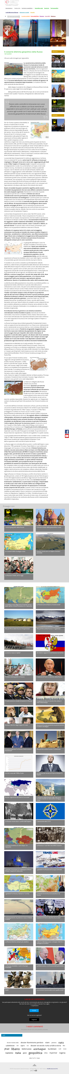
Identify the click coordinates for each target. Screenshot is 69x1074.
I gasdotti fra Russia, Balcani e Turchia (17, 894)
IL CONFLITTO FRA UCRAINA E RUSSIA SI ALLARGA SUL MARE (57, 65)
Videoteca (53, 16)
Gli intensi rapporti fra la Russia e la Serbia (50, 653)
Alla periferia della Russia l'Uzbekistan (49, 749)
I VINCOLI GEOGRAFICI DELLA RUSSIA (57, 109)
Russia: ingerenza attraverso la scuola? (17, 797)
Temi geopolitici (54, 8)
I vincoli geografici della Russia (14, 527)
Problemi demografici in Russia (14, 677)
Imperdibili (47, 16)
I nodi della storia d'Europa (12, 12)
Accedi (34, 1010)
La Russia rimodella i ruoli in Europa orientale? (16, 966)
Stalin (7, 990)
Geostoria (46, 8)
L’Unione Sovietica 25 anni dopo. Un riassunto (16, 846)
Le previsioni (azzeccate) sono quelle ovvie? (50, 990)
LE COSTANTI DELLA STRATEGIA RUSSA (56, 79)
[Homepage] (5, 16)
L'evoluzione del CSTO (44, 821)
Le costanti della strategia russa (15, 551)
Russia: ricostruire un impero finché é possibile (48, 552)
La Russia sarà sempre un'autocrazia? (48, 605)
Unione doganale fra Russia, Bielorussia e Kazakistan (18, 750)
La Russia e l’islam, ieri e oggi (14, 575)
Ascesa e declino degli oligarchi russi (16, 725)
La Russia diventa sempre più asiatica (17, 942)
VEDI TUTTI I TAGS (34, 1058)
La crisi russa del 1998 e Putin (14, 773)
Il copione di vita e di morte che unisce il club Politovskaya (49, 701)
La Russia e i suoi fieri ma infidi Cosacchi (49, 845)
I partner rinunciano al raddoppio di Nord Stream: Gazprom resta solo (18, 870)
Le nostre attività (26, 16)
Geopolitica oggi (39, 8)
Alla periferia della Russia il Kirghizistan (17, 629)
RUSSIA (53, 128)
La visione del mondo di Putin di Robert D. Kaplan (50, 774)
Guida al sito (17, 8)
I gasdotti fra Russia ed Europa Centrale (49, 869)
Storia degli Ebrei (35, 16)
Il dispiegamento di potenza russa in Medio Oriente (18, 918)
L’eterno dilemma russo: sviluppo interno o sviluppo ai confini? (50, 942)
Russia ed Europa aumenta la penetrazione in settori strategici (50, 725)
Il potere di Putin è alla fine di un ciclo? (49, 918)
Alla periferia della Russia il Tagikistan (49, 629)
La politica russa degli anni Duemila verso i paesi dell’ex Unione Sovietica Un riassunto (18, 605)
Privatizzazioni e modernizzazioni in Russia (18, 701)
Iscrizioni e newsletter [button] (27, 8)
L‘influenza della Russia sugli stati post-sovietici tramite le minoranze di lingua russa (49, 798)
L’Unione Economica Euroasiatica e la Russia (48, 894)
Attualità (32, 12)
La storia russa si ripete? (13, 653)
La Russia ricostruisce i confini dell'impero (18, 821)
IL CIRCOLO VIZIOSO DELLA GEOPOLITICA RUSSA (57, 95)
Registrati (34, 1019)
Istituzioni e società (24, 12)
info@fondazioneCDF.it (52, 1068)
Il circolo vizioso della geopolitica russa (49, 527)
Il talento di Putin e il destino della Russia (49, 677)
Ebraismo (42, 16)
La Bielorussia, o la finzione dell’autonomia (50, 966)
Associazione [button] (9, 8)
